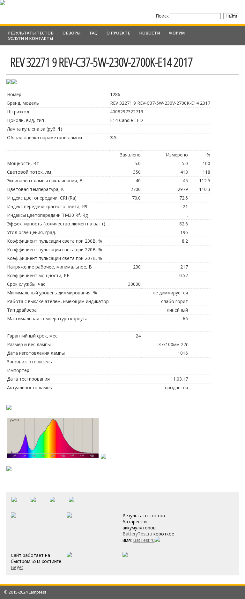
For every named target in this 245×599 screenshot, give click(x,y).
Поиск (163, 16)
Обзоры (71, 33)
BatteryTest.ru (137, 534)
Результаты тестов (31, 33)
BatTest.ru (144, 540)
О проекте (118, 33)
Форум (177, 33)
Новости (149, 33)
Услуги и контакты (30, 38)
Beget (17, 567)
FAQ (94, 33)
